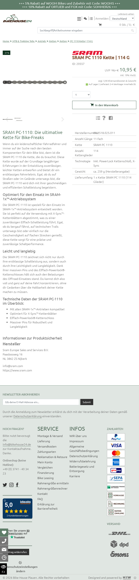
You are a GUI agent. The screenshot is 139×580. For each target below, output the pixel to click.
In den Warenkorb (106, 105)
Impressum (77, 441)
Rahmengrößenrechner (52, 488)
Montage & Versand (50, 436)
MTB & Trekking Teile (23, 41)
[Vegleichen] (92, 18)
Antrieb (42, 41)
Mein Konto (44, 462)
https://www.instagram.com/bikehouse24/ (11, 485)
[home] (17, 18)
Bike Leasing (45, 478)
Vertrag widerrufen (16, 552)
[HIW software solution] (127, 577)
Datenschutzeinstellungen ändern (20, 569)
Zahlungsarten (46, 451)
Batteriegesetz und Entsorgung (82, 468)
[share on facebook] (111, 118)
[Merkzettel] (4, 532)
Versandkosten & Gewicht (122, 80)
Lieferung (43, 441)
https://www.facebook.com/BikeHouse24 (17, 485)
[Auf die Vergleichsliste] (98, 118)
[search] (132, 30)
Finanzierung (45, 473)
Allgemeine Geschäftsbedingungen (84, 448)
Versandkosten (46, 446)
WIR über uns (78, 436)
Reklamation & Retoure (52, 457)
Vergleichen (45, 467)
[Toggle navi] (79, 18)
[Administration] (135, 577)
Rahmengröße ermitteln (53, 483)
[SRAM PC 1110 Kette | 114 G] (35, 82)
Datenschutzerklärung (27, 416)
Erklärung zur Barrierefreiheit (47, 506)
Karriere (75, 476)
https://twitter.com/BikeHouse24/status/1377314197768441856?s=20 (5, 485)
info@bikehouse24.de (17, 444)
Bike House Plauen (25, 577)
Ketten (52, 41)
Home (6, 41)
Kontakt (42, 494)
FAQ (40, 499)
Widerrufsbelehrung (83, 461)
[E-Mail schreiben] (4, 549)
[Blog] (87, 18)
